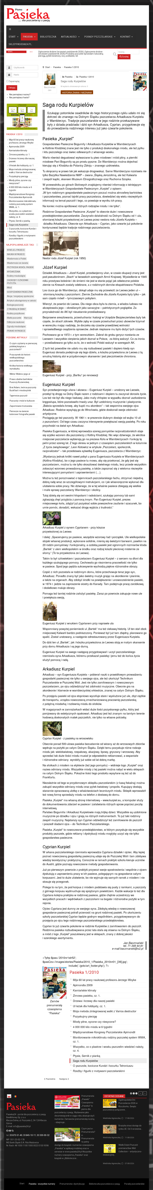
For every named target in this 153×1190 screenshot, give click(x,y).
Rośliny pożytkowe (16, 313)
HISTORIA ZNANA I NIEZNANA (77, 92)
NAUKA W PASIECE (16, 254)
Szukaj (125, 56)
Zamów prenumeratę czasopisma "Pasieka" (54, 1007)
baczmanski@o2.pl (131, 948)
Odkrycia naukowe (15, 322)
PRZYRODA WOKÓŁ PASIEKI (20, 267)
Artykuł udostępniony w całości (21, 300)
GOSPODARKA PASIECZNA (20, 292)
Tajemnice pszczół (18, 395)
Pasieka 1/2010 (71, 67)
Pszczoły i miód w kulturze (22, 401)
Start (12, 36)
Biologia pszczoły (15, 305)
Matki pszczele (14, 318)
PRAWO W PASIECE (16, 331)
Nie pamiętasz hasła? (19, 97)
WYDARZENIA (13, 271)
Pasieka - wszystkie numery (42, 1184)
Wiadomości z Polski (16, 258)
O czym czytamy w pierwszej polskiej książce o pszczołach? (23, 346)
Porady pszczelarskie (98, 36)
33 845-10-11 (29, 1135)
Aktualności (69, 36)
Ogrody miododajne (16, 326)
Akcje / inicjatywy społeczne (20, 296)
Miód (9, 287)
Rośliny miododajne (16, 276)
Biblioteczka (48, 36)
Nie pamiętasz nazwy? (19, 94)
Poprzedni (140, 1093)
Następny (145, 1093)
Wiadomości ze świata (17, 263)
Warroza (28, 318)
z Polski (106, 1113)
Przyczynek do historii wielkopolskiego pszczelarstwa (20, 357)
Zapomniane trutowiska (21, 406)
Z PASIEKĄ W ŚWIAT (16, 309)
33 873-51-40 (16, 1135)
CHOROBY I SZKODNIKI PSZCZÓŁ (17, 281)
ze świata (122, 1132)
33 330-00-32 (43, 1135)
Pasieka (28, 36)
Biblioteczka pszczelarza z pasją (104, 1184)
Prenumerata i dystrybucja (72, 1184)
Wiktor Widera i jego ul (20, 374)
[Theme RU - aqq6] (28, 14)
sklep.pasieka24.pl (20, 44)
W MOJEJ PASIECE (16, 250)
